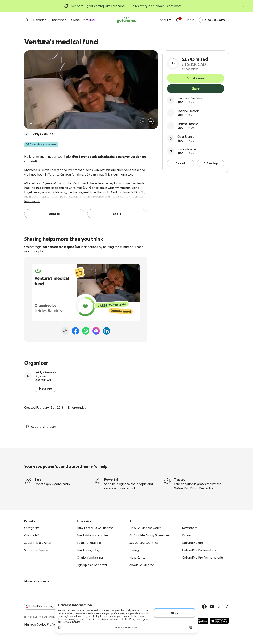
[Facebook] (75, 331)
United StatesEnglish (43, 606)
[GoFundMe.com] (126, 20)
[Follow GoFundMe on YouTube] (211, 606)
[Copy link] (65, 331)
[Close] (243, 6)
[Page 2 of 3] (34, 123)
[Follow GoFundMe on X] (219, 606)
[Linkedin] (106, 331)
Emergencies (77, 407)
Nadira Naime (186, 149)
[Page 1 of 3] (30, 123)
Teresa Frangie (187, 123)
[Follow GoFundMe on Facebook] (204, 606)
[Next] (151, 121)
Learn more (174, 6)
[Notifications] (177, 20)
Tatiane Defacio (188, 111)
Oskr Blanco (185, 136)
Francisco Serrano (189, 98)
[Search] (26, 20)
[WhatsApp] (85, 331)
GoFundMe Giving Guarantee (194, 488)
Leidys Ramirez (45, 372)
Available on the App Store (219, 621)
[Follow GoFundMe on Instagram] (226, 606)
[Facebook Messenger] (96, 331)
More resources (35, 581)
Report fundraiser (43, 426)
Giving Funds (82, 19)
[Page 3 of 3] (37, 123)
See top (212, 163)
